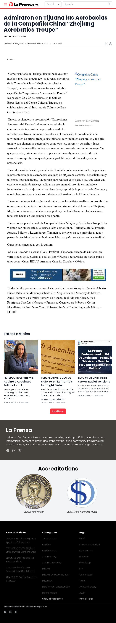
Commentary (49, 556)
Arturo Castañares (54, 399)
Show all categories (52, 598)
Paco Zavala (19, 36)
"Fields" (82, 538)
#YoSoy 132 (84, 556)
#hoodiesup (85, 562)
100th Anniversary (87, 586)
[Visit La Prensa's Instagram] (14, 450)
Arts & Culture (49, 538)
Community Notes (51, 562)
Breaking (46, 544)
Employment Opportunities (55, 586)
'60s (80, 568)
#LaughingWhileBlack (89, 544)
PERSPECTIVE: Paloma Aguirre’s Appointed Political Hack (19, 381)
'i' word (82, 580)
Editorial (46, 568)
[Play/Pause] (110, 44)
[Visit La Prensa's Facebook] (8, 450)
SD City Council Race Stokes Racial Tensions (94, 379)
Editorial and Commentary (55, 574)
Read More (58, 411)
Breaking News (49, 550)
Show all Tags (86, 598)
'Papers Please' (86, 574)
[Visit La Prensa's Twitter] (20, 450)
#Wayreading (85, 550)
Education (47, 580)
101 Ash (82, 592)
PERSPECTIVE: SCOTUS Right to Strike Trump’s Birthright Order (56, 381)
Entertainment (49, 592)
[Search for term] (110, 4)
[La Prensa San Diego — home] (23, 4)
